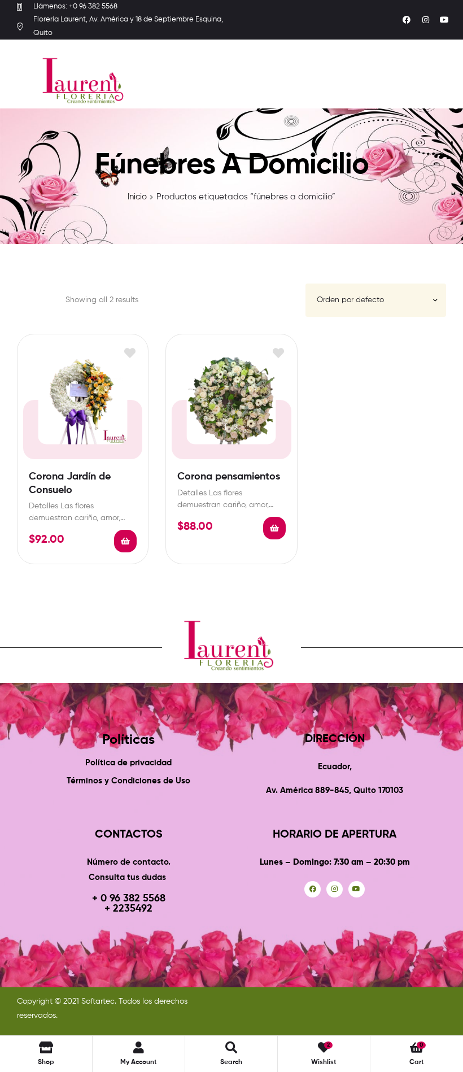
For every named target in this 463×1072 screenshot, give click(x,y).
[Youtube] (444, 19)
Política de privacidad (128, 763)
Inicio (137, 197)
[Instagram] (425, 19)
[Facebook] (406, 19)
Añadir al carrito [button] (125, 541)
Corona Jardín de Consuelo (70, 483)
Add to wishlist (129, 352)
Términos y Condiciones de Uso (128, 781)
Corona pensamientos (228, 477)
